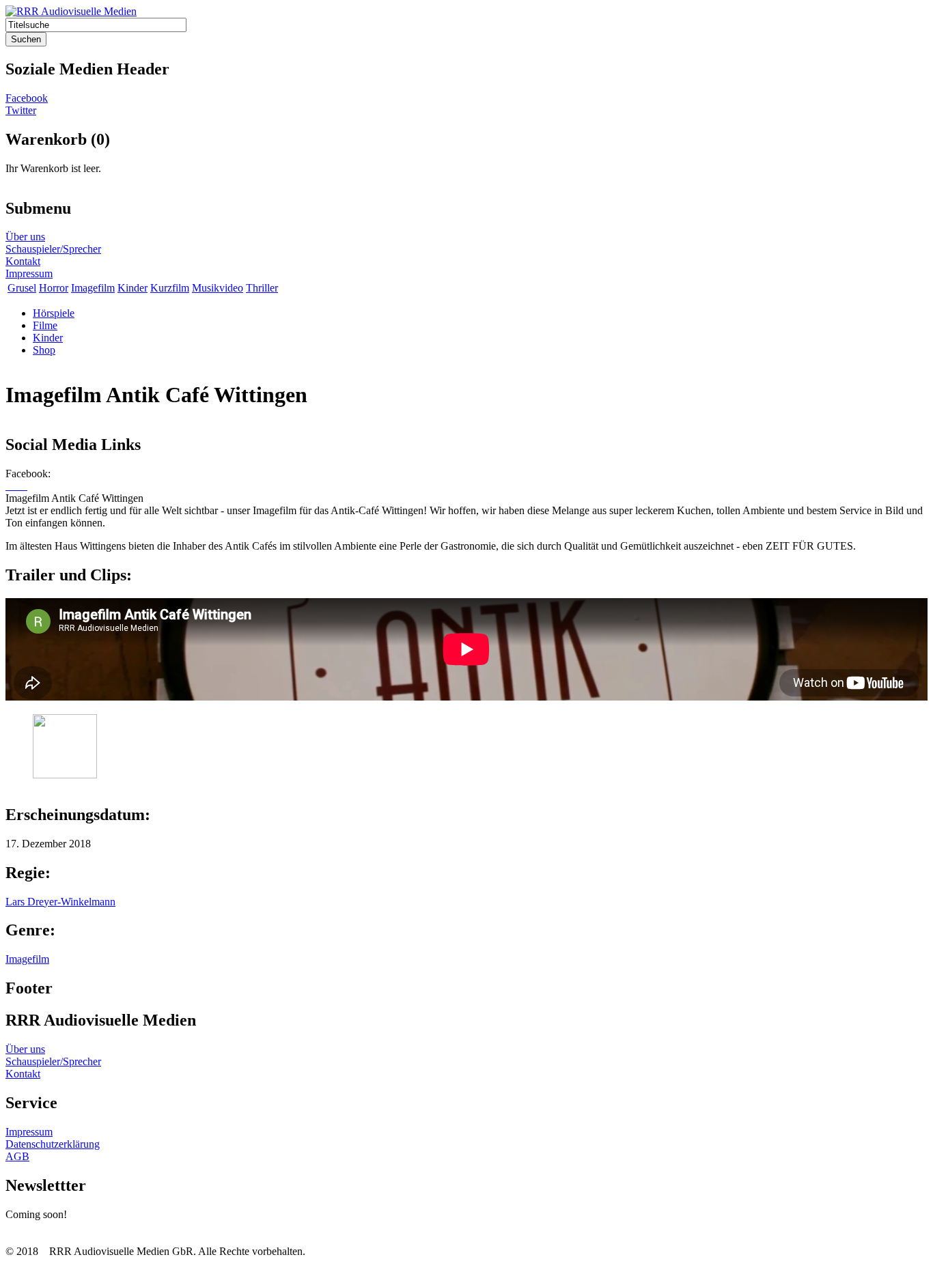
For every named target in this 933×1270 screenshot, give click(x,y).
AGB (17, 1156)
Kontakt (22, 261)
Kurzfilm (169, 288)
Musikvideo (217, 288)
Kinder (132, 288)
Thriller (262, 288)
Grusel (22, 288)
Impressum (29, 273)
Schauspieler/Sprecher (53, 249)
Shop (44, 350)
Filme (45, 325)
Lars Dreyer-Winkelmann (60, 901)
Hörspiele (53, 313)
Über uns (25, 236)
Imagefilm (93, 288)
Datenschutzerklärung (52, 1144)
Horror (53, 288)
